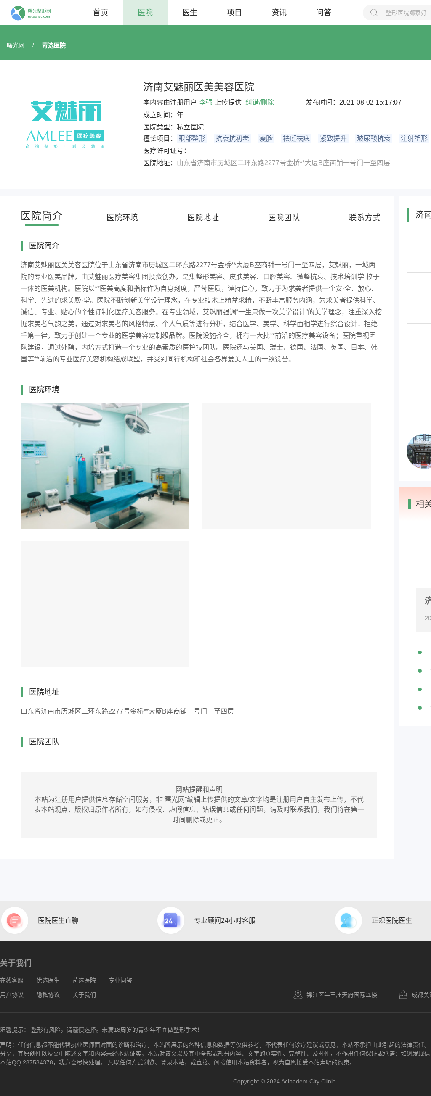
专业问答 (120, 980)
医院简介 (42, 215)
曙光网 (15, 45)
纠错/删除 (259, 102)
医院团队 (284, 217)
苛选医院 (54, 45)
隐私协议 (48, 994)
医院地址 (203, 217)
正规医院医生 (392, 920)
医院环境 (122, 217)
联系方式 (365, 217)
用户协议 (12, 994)
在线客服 (12, 980)
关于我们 (84, 994)
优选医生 (48, 980)
